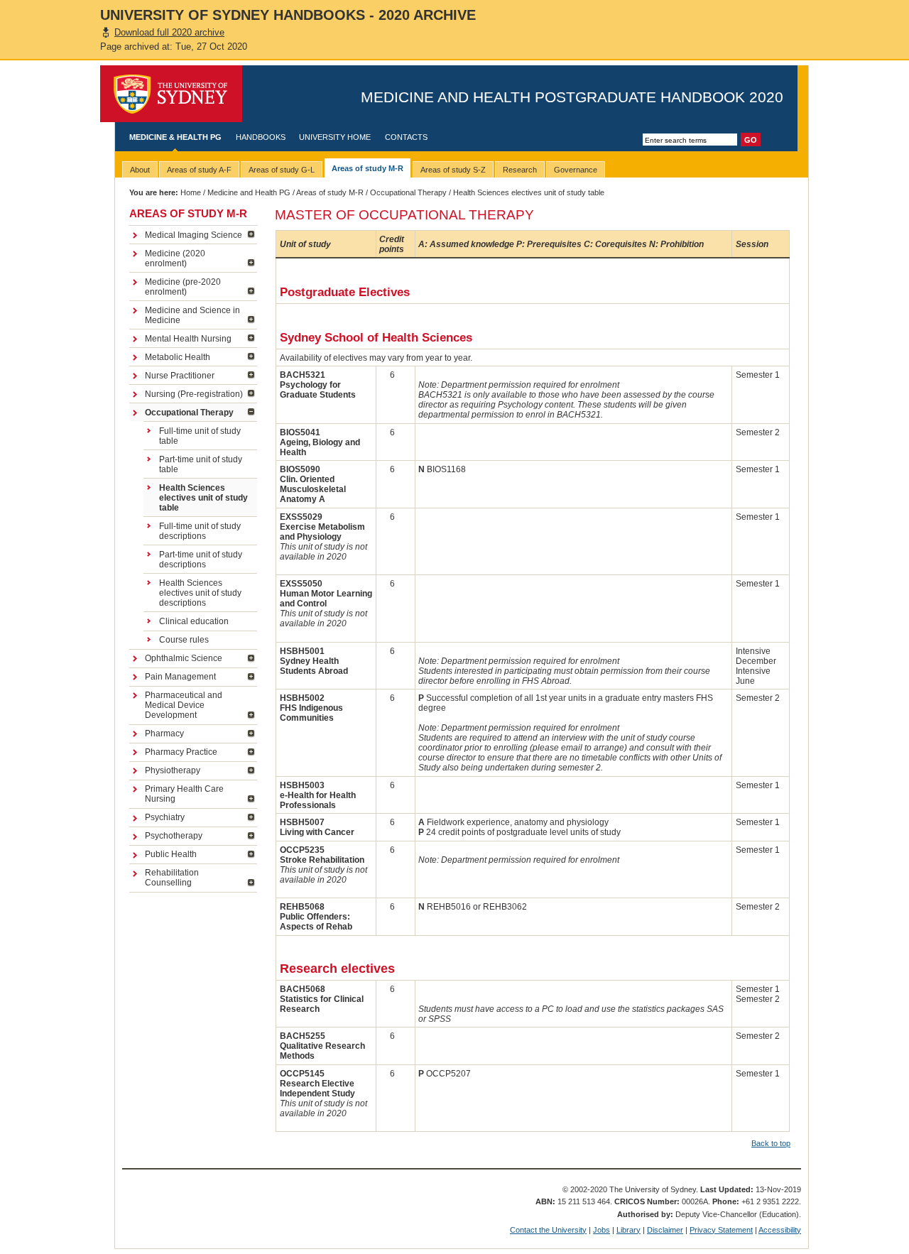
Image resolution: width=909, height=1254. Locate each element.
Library (628, 1230)
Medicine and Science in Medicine (192, 315)
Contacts (406, 137)
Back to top (770, 1143)
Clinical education (194, 621)
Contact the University (548, 1230)
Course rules (184, 640)
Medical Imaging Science (193, 235)
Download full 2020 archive (169, 32)
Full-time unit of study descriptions (200, 531)
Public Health (171, 854)
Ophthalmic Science (183, 658)
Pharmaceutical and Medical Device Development (183, 705)
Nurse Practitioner (179, 376)
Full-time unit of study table (200, 436)
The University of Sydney (171, 93)
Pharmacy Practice (181, 752)
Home (190, 192)
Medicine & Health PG (175, 137)
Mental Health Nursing (188, 339)
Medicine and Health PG (248, 192)
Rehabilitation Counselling (172, 878)
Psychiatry (165, 817)
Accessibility (779, 1230)
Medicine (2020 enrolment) (175, 258)
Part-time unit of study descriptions (200, 559)
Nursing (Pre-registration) (194, 394)
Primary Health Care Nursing (184, 794)
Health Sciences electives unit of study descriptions (200, 593)
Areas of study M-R (330, 192)
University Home (335, 137)
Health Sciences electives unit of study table (203, 498)
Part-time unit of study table (200, 464)
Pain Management (180, 677)
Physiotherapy (172, 770)
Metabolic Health (177, 357)
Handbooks (260, 137)
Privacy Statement (721, 1230)
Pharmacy (164, 733)
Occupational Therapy (408, 192)
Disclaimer (665, 1230)
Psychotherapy (173, 836)
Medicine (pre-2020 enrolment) (183, 287)
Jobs (601, 1230)
